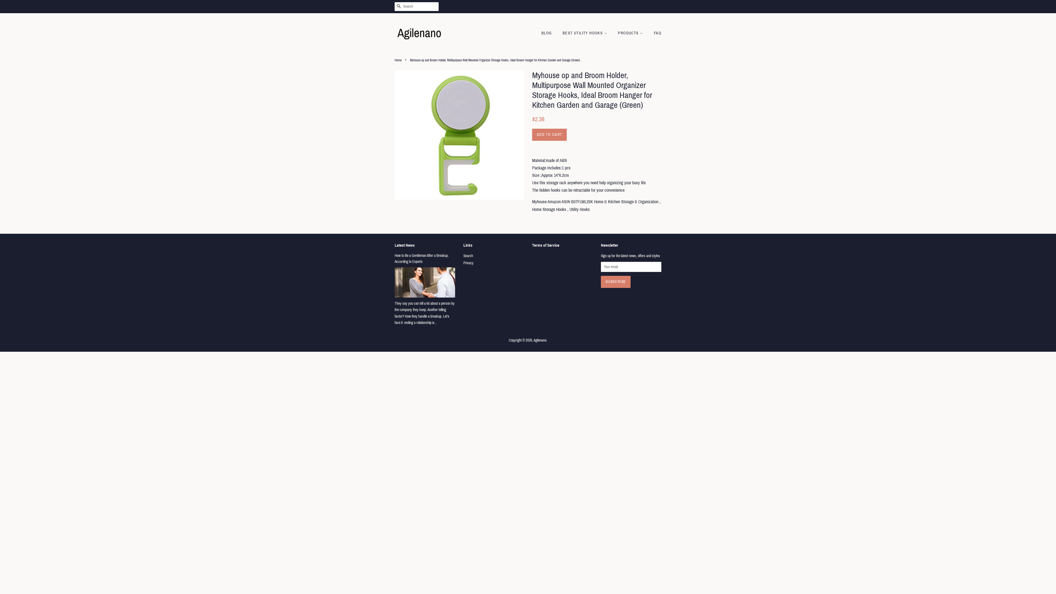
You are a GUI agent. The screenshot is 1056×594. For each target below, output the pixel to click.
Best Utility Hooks (583, 33)
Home (398, 60)
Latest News (405, 245)
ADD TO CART (549, 135)
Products (629, 33)
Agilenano (540, 340)
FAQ (657, 33)
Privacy (468, 263)
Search (468, 256)
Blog (546, 33)
